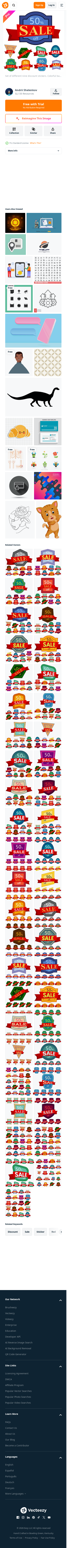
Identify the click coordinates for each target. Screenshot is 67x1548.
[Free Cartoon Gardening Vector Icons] (22, 617)
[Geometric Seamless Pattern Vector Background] (19, 492)
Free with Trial (33, 105)
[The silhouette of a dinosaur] (33, 526)
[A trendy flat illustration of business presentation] (19, 313)
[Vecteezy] (5, 5)
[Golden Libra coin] (15, 223)
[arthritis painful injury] (44, 588)
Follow (56, 93)
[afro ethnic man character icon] (19, 463)
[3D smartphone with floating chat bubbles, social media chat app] (33, 431)
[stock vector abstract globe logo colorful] (22, 287)
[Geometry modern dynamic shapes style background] (19, 673)
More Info (12, 150)
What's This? (35, 143)
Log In (51, 5)
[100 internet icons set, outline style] (19, 342)
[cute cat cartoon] (18, 746)
